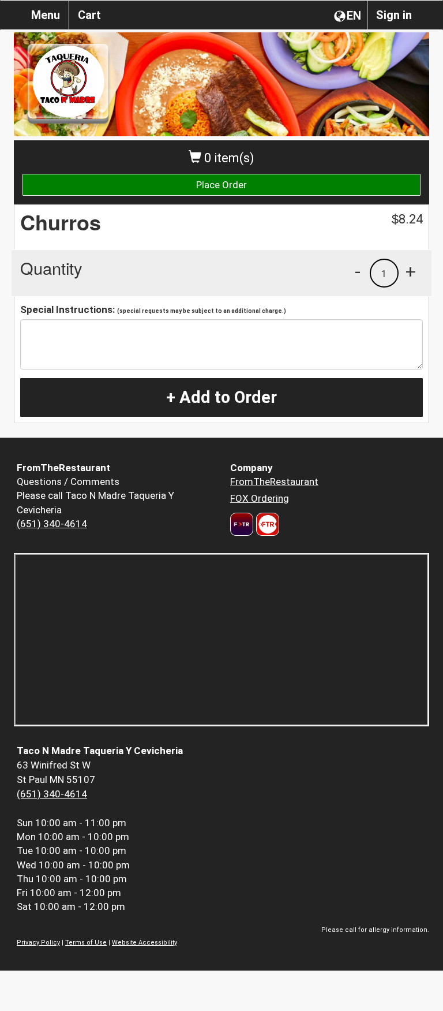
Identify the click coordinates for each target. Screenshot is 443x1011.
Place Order (221, 185)
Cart (89, 15)
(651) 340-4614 (52, 523)
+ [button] (411, 271)
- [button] (358, 271)
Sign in (394, 15)
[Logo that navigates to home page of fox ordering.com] (266, 524)
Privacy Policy (38, 942)
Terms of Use (86, 942)
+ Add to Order (221, 397)
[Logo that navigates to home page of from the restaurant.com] (241, 524)
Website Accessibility (144, 942)
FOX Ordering (259, 498)
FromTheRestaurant (274, 481)
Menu (45, 15)
